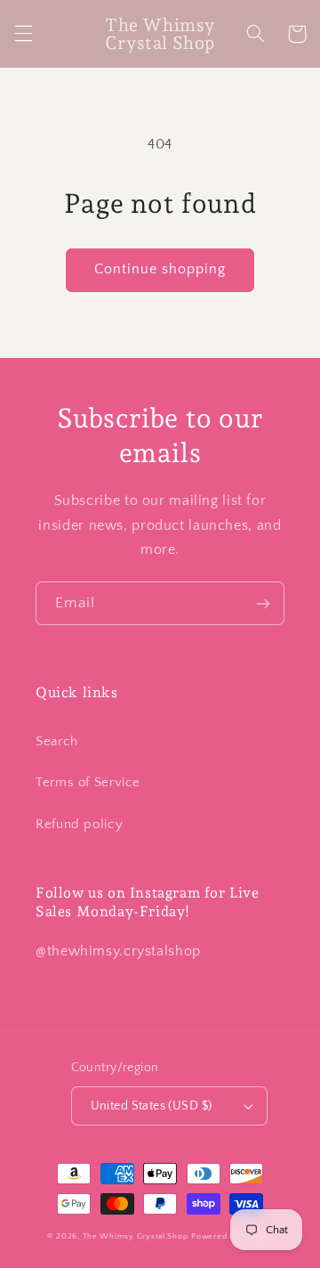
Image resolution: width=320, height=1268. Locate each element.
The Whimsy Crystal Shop (135, 1236)
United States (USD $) (151, 1106)
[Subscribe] (263, 603)
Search (57, 742)
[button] (23, 33)
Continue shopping (160, 269)
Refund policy (79, 824)
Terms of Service (88, 783)
